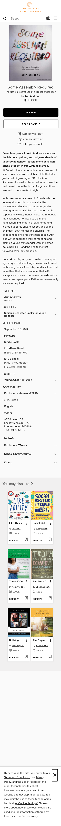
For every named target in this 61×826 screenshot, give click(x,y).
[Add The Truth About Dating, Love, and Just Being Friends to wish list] (50, 598)
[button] (30, 112)
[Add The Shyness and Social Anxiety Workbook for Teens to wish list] (50, 657)
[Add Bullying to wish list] (26, 657)
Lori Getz (16, 528)
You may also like (16, 484)
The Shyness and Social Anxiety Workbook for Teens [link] (41, 640)
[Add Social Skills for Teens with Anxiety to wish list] (50, 539)
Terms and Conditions (17, 777)
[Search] (5, 18)
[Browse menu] (55, 18)
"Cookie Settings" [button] (27, 803)
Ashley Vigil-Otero (19, 587)
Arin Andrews (32, 96)
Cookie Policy (30, 816)
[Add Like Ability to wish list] (26, 539)
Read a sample (31, 124)
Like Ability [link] (15, 523)
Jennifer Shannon (43, 645)
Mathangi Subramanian (19, 645)
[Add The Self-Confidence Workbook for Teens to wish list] (26, 598)
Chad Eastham (43, 587)
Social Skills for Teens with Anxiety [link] (41, 523)
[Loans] (48, 19)
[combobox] (23, 18)
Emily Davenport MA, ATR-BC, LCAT (43, 528)
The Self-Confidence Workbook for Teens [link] (17, 581)
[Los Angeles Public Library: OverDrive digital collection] (30, 7)
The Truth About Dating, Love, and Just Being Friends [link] (41, 581)
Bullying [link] (14, 640)
